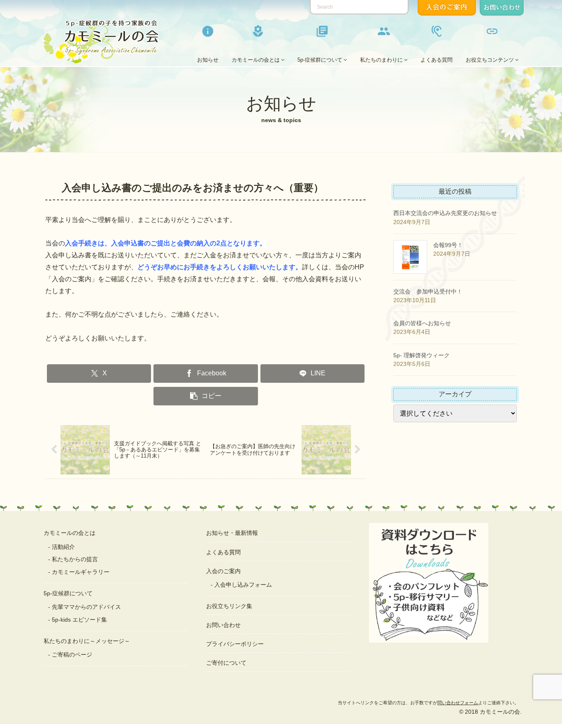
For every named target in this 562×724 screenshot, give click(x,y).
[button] (205, 396)
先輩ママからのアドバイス (86, 607)
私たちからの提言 (75, 559)
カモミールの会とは (69, 533)
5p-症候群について (68, 593)
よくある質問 (223, 552)
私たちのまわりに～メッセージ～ (87, 641)
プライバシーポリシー (235, 644)
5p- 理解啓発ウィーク (421, 355)
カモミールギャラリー (80, 572)
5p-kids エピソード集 (79, 619)
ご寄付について (226, 662)
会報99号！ (448, 245)
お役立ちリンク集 (229, 606)
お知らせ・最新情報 (232, 533)
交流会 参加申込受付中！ (427, 291)
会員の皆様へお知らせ (422, 323)
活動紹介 (63, 547)
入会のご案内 (223, 571)
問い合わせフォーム (457, 702)
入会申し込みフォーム (243, 584)
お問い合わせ (223, 625)
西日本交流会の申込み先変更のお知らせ (445, 213)
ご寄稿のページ (72, 654)
